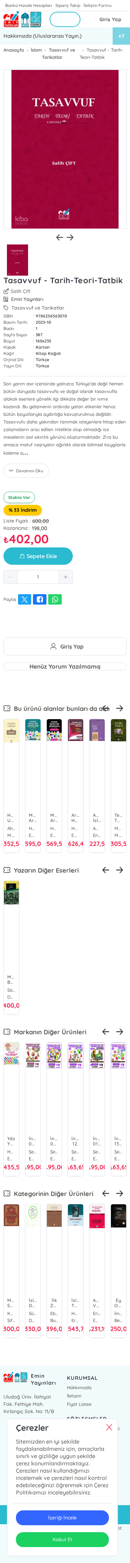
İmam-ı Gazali (118, 1313)
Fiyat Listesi (79, 1404)
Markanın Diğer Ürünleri (48, 1032)
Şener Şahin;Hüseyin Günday (18, 1151)
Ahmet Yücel (11, 828)
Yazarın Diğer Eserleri (44, 870)
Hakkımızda (79, 1387)
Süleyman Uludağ (33, 1313)
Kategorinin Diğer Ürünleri (51, 1194)
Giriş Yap (110, 19)
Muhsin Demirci (118, 828)
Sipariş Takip (67, 5)
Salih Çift (21, 291)
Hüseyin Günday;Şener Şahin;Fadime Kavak (75, 828)
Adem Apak (97, 828)
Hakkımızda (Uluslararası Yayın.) (42, 36)
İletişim (74, 1396)
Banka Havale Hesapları (28, 5)
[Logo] (22, 19)
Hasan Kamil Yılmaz (75, 1313)
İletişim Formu (97, 5)
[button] (11, 576)
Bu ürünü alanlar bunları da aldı (60, 709)
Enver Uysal (97, 1313)
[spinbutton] (38, 577)
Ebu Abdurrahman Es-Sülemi (54, 1313)
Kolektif (11, 1313)
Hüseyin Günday (33, 828)
